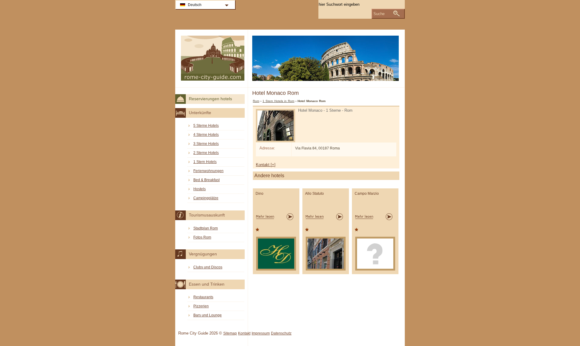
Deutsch (194, 5)
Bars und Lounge (207, 315)
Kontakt (244, 333)
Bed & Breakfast (206, 180)
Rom (256, 101)
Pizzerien (201, 306)
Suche (379, 13)
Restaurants (203, 297)
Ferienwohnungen (208, 171)
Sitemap (230, 333)
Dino (259, 193)
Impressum (261, 333)
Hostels (199, 189)
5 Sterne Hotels (206, 125)
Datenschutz (281, 333)
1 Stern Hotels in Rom (278, 101)
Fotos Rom (202, 237)
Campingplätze (205, 198)
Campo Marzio (367, 193)
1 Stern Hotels (205, 162)
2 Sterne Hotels (206, 153)
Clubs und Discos (207, 267)
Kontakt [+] (266, 164)
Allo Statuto (314, 193)
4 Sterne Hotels (206, 135)
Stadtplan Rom (205, 228)
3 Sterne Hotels (206, 144)
